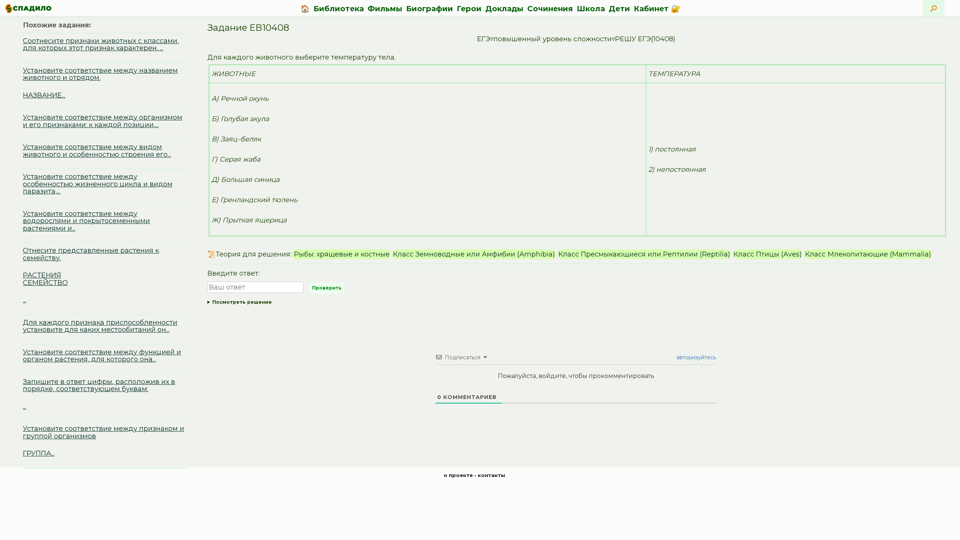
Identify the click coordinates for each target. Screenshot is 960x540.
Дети (619, 8)
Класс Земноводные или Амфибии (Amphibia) (474, 254)
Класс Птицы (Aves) (768, 254)
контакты (491, 475)
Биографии (429, 8)
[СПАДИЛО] (28, 8)
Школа (591, 8)
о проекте (458, 475)
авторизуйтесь (695, 357)
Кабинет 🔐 (657, 8)
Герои (469, 8)
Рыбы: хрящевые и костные (341, 254)
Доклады (504, 8)
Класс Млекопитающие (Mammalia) (868, 254)
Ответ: (572, 303)
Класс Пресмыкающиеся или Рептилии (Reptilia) (644, 254)
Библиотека (339, 8)
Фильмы (385, 8)
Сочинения (550, 8)
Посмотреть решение (242, 302)
